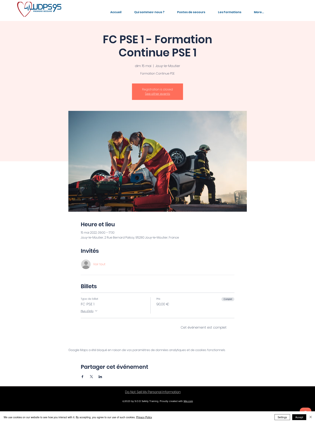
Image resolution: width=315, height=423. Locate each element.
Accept (299, 417)
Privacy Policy (144, 417)
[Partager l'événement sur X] (91, 376)
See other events (157, 94)
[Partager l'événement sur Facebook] (82, 376)
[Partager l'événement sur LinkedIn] (100, 376)
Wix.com (188, 401)
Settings (282, 417)
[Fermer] (310, 417)
